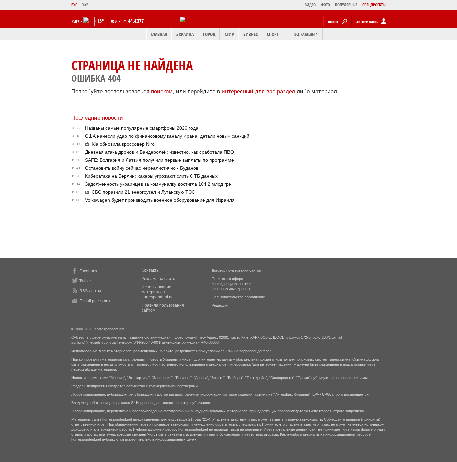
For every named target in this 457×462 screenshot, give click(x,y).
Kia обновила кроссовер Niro (123, 144)
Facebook (88, 271)
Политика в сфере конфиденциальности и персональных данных (231, 284)
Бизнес (250, 34)
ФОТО (325, 5)
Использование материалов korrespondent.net (158, 292)
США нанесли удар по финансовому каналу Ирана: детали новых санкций (167, 136)
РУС (74, 5)
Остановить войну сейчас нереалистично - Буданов (141, 168)
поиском (162, 91)
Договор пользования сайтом (237, 270)
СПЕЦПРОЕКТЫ (374, 5)
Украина (185, 34)
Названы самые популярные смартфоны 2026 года (141, 128)
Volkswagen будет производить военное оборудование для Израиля (160, 200)
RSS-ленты (90, 291)
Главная (159, 34)
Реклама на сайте (158, 278)
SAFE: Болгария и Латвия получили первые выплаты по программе (159, 160)
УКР (85, 5)
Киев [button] (76, 21)
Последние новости (97, 117)
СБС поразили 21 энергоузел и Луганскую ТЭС (143, 192)
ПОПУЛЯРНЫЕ (346, 5)
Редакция (220, 305)
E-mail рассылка (94, 301)
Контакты (151, 270)
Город (209, 34)
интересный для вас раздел (258, 91)
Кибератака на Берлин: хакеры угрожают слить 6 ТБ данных (151, 176)
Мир (229, 34)
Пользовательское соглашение (238, 297)
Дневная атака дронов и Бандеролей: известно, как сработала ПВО (159, 152)
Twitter (85, 281)
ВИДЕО (310, 5)
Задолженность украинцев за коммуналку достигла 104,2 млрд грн (158, 184)
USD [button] (114, 21)
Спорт (273, 34)
